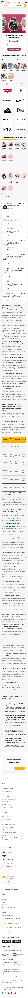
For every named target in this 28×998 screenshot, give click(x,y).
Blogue (4, 835)
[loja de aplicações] (6, 942)
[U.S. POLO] (20, 91)
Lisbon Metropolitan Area (9, 907)
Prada (20, 380)
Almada (4, 912)
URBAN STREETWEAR (21, 268)
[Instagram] (6, 993)
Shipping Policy (6, 802)
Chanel (12, 429)
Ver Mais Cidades (7, 915)
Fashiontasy (22, 216)
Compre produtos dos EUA (10, 962)
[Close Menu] (1, 3)
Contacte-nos (7, 989)
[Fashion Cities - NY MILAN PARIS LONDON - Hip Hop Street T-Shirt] (5, 272)
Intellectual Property (8, 791)
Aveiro (4, 910)
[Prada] (7, 119)
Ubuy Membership (7, 807)
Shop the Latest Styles (14, 49)
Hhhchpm (23, 254)
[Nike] (20, 100)
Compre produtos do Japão (10, 967)
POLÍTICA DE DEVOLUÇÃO (9, 824)
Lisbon (4, 894)
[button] (16, 3)
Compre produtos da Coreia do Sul (12, 971)
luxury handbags (11, 542)
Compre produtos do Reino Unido (11, 965)
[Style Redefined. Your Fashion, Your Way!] (14, 23)
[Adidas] (7, 110)
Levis (8, 589)
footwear (10, 380)
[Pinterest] (15, 993)
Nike (3, 381)
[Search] (25, 5)
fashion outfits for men (12, 526)
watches (4, 380)
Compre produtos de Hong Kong (11, 969)
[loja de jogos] (16, 942)
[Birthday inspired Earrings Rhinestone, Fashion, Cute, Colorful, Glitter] (5, 244)
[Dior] (20, 110)
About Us (4, 783)
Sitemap (4, 794)
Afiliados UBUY (6, 842)
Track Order (5, 796)
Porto (3, 897)
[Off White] (7, 100)
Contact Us (5, 786)
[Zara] (7, 129)
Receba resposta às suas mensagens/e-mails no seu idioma (14, 927)
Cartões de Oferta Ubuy (9, 832)
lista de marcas (6, 819)
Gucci (3, 429)
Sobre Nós (20, 987)
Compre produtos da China (10, 974)
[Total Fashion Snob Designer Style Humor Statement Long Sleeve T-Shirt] (5, 207)
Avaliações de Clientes (8, 822)
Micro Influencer (6, 804)
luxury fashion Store (16, 520)
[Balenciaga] (20, 119)
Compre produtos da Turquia (10, 976)
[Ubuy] (8, 2)
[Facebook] (3, 993)
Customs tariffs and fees (9, 799)
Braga (3, 902)
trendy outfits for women (16, 362)
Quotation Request (7, 788)
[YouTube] (9, 993)
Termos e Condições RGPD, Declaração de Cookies (13, 838)
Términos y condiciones (9, 985)
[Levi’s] (7, 91)
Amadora (4, 899)
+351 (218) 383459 (9, 934)
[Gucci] (20, 129)
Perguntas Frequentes (8, 827)
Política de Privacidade (9, 987)
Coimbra (4, 905)
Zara (7, 401)
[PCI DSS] (5, 955)
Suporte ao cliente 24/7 (13, 923)
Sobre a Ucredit (6, 830)
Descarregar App (7, 817)
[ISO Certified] (17, 955)
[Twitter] (12, 993)
